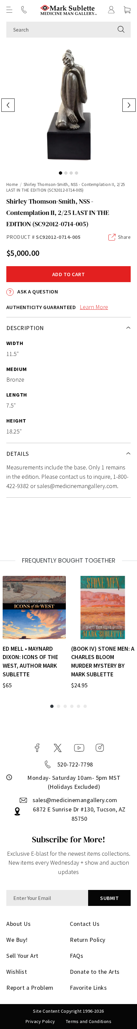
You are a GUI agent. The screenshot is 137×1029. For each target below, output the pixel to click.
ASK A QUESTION (37, 291)
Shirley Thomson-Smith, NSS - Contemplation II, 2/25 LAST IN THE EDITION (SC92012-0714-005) (65, 187)
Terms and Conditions (88, 1021)
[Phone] (24, 9)
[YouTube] (79, 748)
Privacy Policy (40, 1021)
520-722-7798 (75, 764)
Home (12, 184)
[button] (9, 10)
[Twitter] (58, 748)
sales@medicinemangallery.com (75, 800)
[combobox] (59, 30)
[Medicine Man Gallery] (68, 10)
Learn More (94, 307)
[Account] (111, 9)
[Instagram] (100, 748)
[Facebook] (37, 748)
